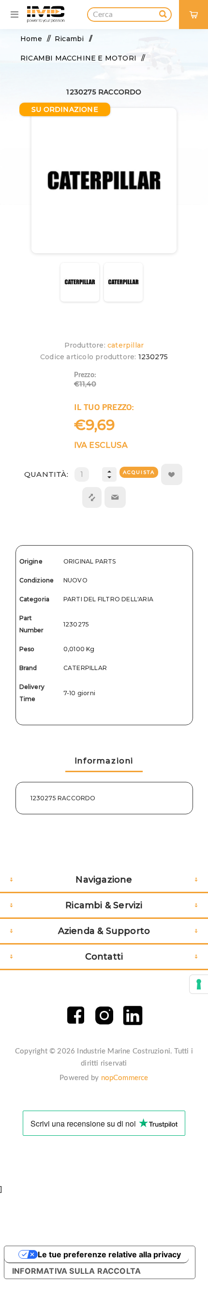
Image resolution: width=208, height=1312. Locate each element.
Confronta (92, 497)
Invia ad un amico (115, 497)
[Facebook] (75, 1015)
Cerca (163, 12)
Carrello (197, 7)
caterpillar (125, 345)
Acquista (139, 472)
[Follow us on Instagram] (104, 1015)
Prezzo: (85, 375)
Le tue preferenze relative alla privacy (109, 1254)
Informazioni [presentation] (104, 760)
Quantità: (46, 474)
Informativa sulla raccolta (76, 1271)
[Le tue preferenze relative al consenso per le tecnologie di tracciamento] (199, 984)
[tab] (104, 761)
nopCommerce (125, 1078)
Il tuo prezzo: (104, 407)
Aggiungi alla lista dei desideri (171, 474)
